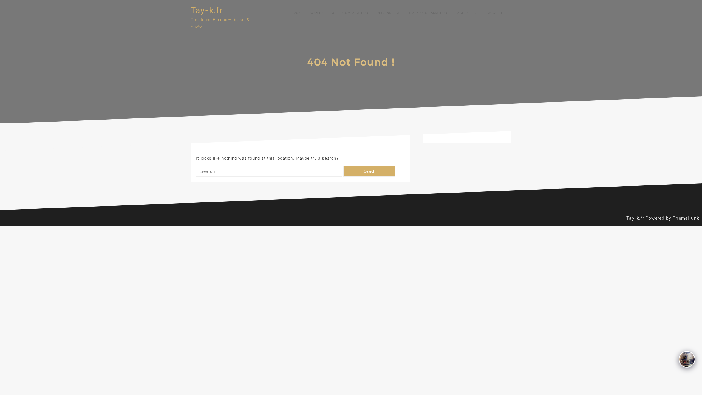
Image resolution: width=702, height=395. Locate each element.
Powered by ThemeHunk (672, 218)
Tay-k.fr (207, 10)
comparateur (355, 13)
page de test (467, 13)
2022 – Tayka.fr (309, 13)
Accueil (495, 13)
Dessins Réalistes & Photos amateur (412, 13)
